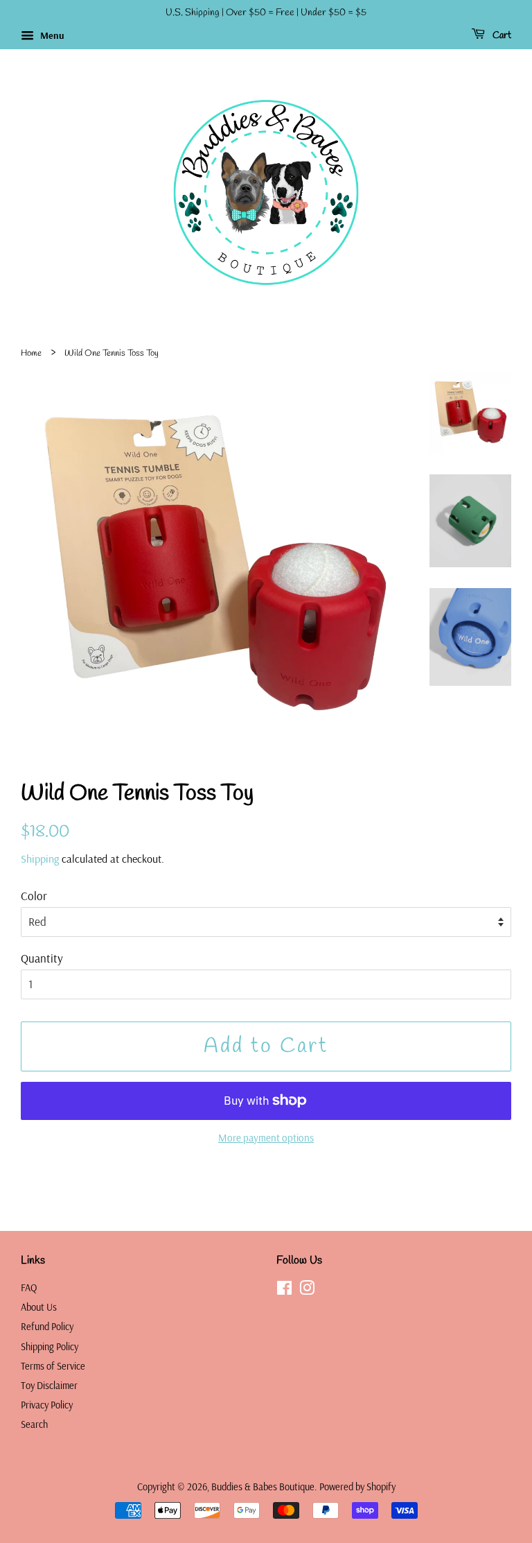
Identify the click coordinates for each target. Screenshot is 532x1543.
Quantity (42, 958)
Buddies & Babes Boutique (262, 1487)
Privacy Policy (47, 1405)
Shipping (40, 858)
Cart (500, 35)
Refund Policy (47, 1326)
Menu (50, 35)
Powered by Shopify (357, 1487)
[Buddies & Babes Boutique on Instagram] (306, 1290)
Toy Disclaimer (49, 1385)
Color (34, 895)
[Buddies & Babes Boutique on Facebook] (284, 1290)
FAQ (29, 1288)
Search (34, 1424)
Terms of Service (53, 1366)
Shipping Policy (49, 1347)
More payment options (266, 1137)
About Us (39, 1307)
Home (31, 353)
